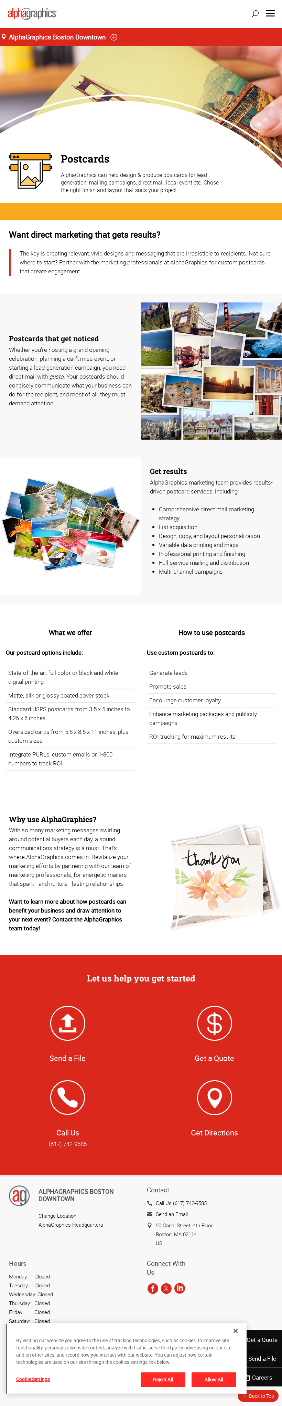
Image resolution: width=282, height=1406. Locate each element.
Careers (262, 1377)
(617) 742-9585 (68, 1144)
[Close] (235, 1330)
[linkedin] (180, 1288)
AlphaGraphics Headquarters (71, 1224)
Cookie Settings (33, 1379)
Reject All (163, 1379)
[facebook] (153, 1288)
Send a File (262, 1358)
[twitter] (166, 1288)
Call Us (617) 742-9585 (181, 1203)
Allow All (214, 1379)
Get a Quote (262, 1340)
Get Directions (214, 1132)
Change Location (57, 1215)
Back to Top (261, 1396)
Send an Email (172, 1214)
